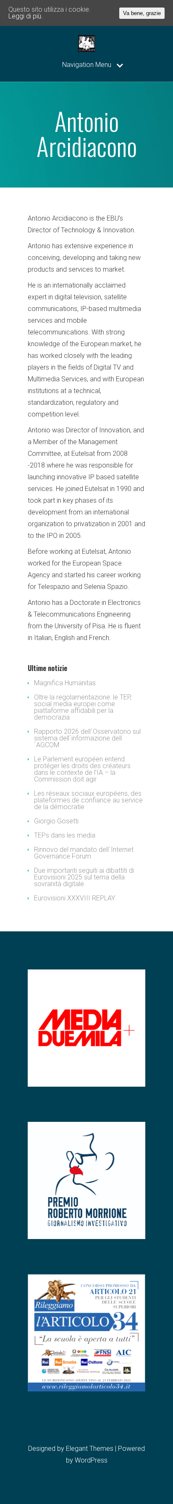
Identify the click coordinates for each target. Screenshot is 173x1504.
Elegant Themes (89, 1449)
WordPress (91, 1460)
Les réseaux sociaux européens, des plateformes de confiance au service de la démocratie (88, 800)
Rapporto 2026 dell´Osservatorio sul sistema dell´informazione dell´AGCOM (87, 738)
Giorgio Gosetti (56, 821)
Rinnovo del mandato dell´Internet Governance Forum (84, 853)
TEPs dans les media (64, 835)
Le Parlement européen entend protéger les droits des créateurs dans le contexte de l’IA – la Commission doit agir (82, 769)
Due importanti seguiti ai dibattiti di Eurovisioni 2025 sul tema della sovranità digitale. (84, 877)
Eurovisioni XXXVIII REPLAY (74, 898)
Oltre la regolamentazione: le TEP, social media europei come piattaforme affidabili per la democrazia (82, 707)
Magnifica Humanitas (65, 683)
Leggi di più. (25, 16)
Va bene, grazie (142, 13)
